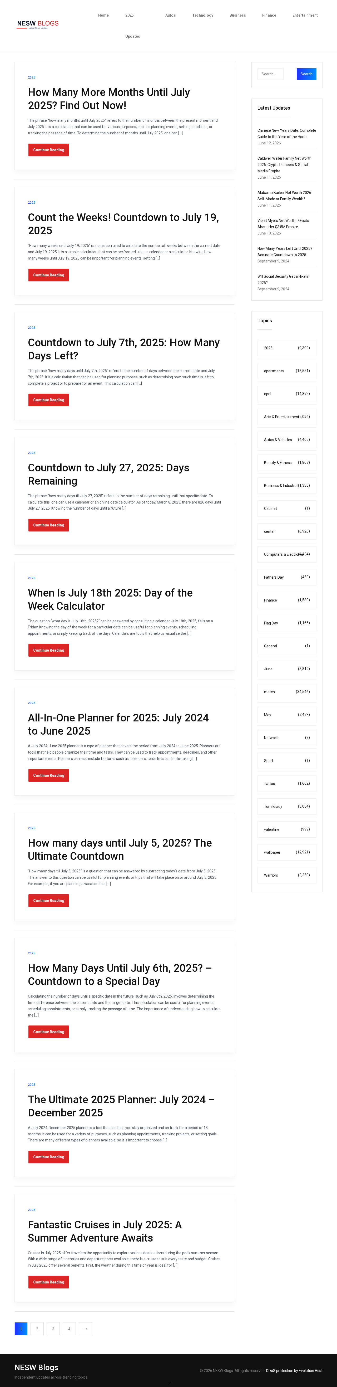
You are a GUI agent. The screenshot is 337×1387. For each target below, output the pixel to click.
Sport (287, 760)
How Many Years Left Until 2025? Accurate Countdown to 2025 (284, 251)
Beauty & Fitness (287, 462)
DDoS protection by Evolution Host (294, 1371)
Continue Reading (48, 150)
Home (103, 15)
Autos (170, 15)
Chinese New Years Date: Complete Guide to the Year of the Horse (286, 133)
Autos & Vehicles (287, 439)
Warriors (287, 875)
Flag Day (287, 623)
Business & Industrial (287, 485)
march (287, 692)
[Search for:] (281, 74)
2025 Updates (132, 25)
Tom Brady (287, 806)
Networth (287, 737)
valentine (287, 829)
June (287, 669)
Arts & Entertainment (287, 416)
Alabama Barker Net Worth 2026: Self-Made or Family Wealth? (284, 196)
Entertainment (305, 15)
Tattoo (287, 783)
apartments (287, 371)
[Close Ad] (169, 1383)
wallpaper (287, 852)
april (287, 394)
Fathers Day (287, 577)
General (287, 646)
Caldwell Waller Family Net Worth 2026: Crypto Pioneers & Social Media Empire (284, 164)
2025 (287, 348)
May (287, 714)
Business (238, 15)
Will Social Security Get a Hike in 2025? (283, 279)
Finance (269, 15)
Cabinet (287, 508)
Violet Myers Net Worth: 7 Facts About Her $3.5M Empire (283, 223)
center (287, 531)
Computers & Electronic (287, 554)
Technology (202, 15)
